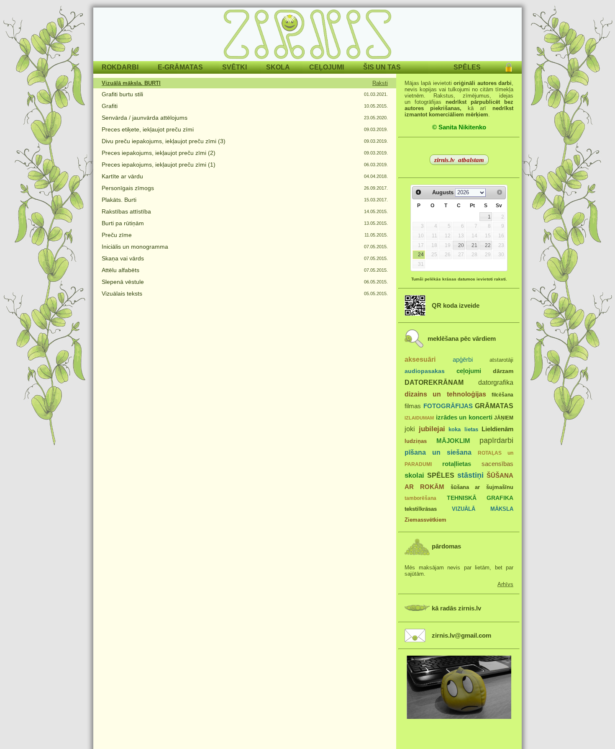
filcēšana (502, 395)
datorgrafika (495, 382)
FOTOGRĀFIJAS (448, 405)
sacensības (497, 464)
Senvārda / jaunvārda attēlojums (144, 117)
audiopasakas (425, 371)
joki (410, 428)
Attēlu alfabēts (120, 270)
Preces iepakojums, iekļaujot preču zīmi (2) (158, 152)
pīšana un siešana (438, 452)
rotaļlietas (456, 463)
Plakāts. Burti (119, 199)
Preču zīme (117, 235)
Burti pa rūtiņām (123, 223)
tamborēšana (420, 498)
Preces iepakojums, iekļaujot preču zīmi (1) (158, 164)
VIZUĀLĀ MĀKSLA (482, 509)
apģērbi (463, 359)
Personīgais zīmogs (128, 188)
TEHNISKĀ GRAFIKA (480, 498)
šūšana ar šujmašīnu (482, 487)
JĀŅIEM (503, 418)
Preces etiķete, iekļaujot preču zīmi (148, 129)
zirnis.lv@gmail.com (461, 635)
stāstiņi (470, 475)
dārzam (503, 371)
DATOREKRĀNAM (434, 382)
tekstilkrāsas (421, 509)
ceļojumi (468, 371)
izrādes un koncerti (464, 417)
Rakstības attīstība (126, 211)
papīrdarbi (496, 440)
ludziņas (416, 441)
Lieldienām (497, 428)
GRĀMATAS (494, 405)
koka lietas (463, 429)
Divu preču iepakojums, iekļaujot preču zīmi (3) (164, 141)
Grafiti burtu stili (122, 94)
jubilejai (432, 429)
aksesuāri (420, 359)
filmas (413, 406)
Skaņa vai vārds (123, 258)
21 (474, 245)
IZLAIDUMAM (419, 417)
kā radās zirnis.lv (456, 608)
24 (421, 254)
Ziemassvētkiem (425, 520)
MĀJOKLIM (453, 440)
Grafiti (110, 106)
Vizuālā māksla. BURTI (131, 83)
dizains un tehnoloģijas (445, 394)
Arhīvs (505, 584)
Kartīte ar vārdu (122, 176)
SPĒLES (440, 475)
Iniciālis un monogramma (135, 246)
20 (461, 245)
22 (488, 245)
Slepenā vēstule (123, 281)
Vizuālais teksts (122, 293)
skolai (414, 475)
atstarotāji (501, 360)
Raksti (380, 83)
